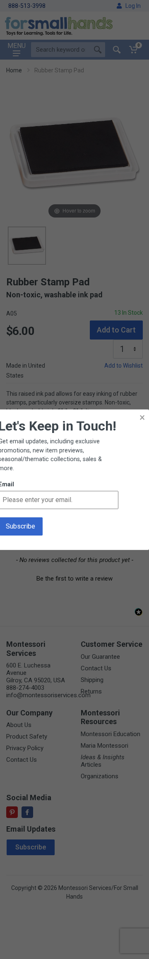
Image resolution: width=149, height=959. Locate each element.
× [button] (142, 417)
